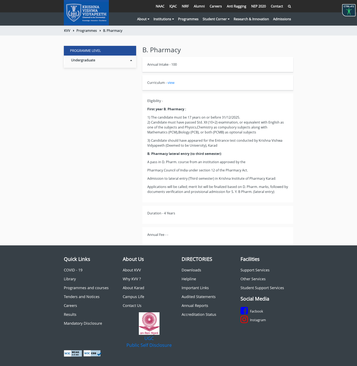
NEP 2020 (258, 6)
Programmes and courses (86, 287)
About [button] (142, 19)
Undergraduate (83, 60)
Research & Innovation (251, 19)
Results (70, 314)
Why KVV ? (132, 278)
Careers (216, 6)
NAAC (160, 6)
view (171, 82)
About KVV (132, 269)
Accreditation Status (199, 314)
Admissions (282, 19)
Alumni (199, 6)
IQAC (173, 6)
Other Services (253, 278)
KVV (67, 30)
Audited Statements (199, 296)
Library (70, 278)
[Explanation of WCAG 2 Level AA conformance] (73, 353)
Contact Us (132, 305)
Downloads (191, 269)
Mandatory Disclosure (83, 323)
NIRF (185, 6)
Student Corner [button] (215, 19)
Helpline (189, 278)
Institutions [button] (163, 19)
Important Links (195, 287)
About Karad (133, 287)
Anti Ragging (236, 6)
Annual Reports (195, 305)
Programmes (188, 19)
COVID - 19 (73, 269)
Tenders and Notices (82, 296)
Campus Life (133, 296)
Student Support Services (262, 287)
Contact (277, 6)
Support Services (255, 269)
